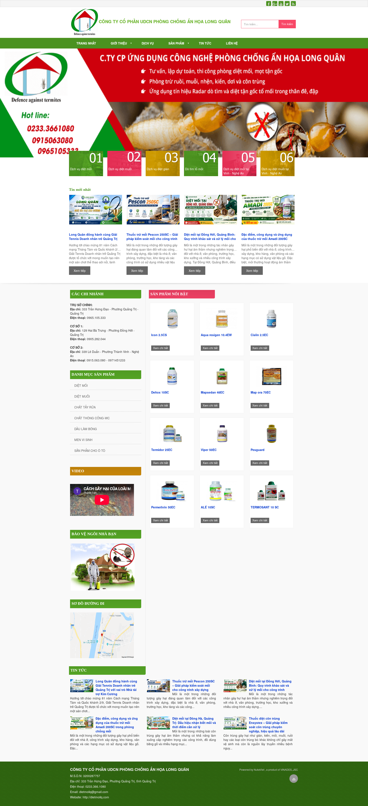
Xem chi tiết (160, 348)
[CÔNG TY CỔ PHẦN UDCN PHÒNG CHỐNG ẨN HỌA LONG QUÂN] (84, 22)
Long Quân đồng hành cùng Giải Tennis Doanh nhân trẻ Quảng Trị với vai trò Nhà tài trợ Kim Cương (93, 236)
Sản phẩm (176, 43)
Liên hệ (232, 43)
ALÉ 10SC (208, 507)
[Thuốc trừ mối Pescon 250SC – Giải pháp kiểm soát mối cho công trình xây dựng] (153, 213)
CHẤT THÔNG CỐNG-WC (92, 418)
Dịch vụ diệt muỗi (120, 169)
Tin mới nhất (80, 189)
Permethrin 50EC (163, 507)
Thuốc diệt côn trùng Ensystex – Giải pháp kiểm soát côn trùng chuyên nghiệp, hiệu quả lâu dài (268, 724)
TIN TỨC (78, 670)
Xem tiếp (80, 270)
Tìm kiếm (287, 24)
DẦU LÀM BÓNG (85, 429)
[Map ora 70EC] (271, 375)
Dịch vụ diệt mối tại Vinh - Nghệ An (236, 171)
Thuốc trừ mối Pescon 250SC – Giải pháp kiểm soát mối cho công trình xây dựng (152, 236)
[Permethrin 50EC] (172, 490)
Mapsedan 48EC (212, 392)
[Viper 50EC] (222, 432)
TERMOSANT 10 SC (265, 507)
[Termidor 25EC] (172, 432)
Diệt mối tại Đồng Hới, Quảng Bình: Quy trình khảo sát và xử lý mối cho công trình (210, 236)
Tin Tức (205, 43)
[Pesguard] (271, 432)
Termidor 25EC (161, 450)
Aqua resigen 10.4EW (216, 335)
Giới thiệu (119, 43)
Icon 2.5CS (159, 335)
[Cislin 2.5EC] (271, 317)
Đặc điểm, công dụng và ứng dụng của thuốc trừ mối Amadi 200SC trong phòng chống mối (267, 236)
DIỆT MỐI (81, 385)
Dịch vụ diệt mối (81, 169)
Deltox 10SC (160, 392)
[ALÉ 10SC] (222, 490)
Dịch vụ (148, 43)
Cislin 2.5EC (259, 335)
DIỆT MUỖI (82, 396)
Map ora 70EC (261, 392)
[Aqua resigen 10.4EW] (222, 317)
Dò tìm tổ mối (194, 169)
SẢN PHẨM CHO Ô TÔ (89, 450)
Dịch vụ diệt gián (158, 169)
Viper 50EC (209, 450)
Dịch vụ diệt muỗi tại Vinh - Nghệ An (275, 171)
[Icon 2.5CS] (172, 317)
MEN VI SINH (83, 440)
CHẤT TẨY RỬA (85, 407)
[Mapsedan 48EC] (222, 375)
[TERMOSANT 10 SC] (271, 490)
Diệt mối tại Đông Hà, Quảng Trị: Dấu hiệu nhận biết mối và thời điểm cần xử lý (194, 722)
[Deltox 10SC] (172, 375)
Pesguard (257, 450)
